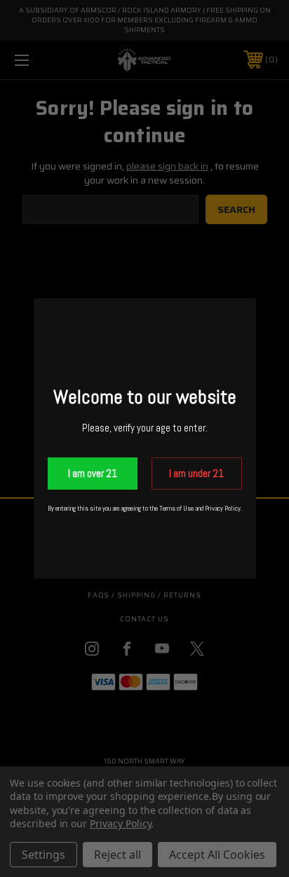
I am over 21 (92, 473)
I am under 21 (196, 473)
